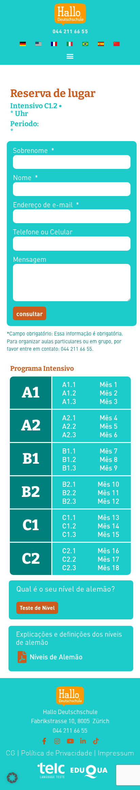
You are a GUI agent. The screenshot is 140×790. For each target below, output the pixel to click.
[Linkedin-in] (82, 741)
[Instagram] (57, 741)
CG (10, 753)
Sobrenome (31, 151)
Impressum (116, 753)
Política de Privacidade (55, 753)
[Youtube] (70, 741)
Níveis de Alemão (56, 656)
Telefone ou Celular (42, 232)
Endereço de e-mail (43, 205)
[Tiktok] (95, 741)
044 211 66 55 (70, 31)
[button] (70, 55)
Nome (23, 178)
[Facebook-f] (44, 741)
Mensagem (30, 260)
